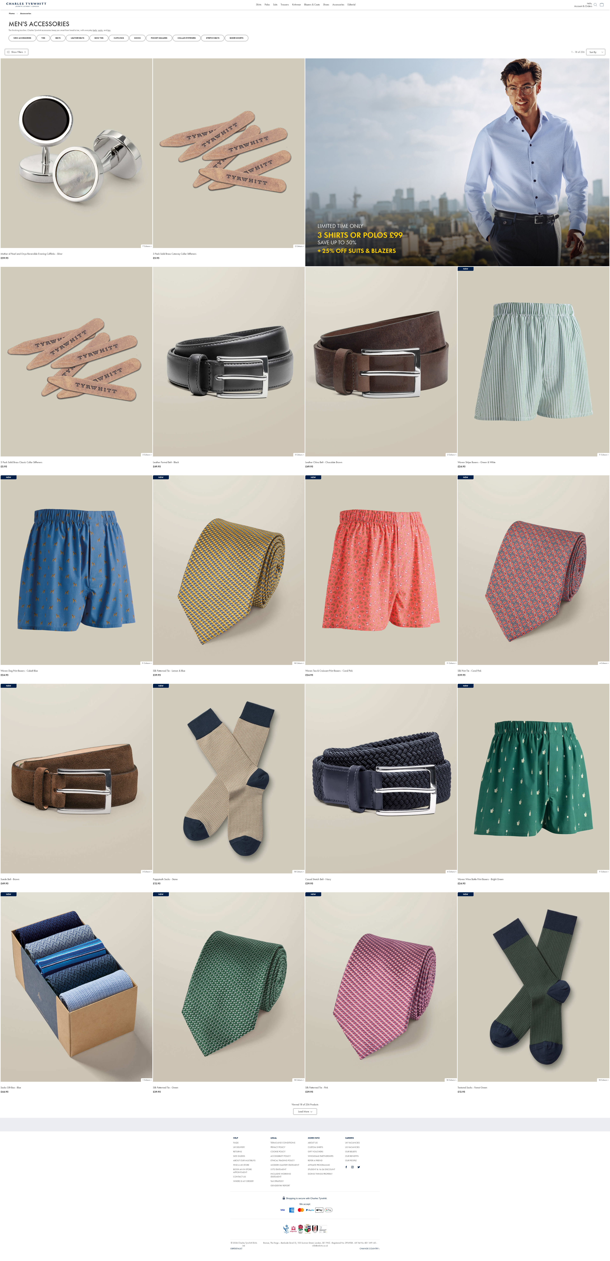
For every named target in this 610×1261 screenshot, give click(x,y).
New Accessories (22, 38)
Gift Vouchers (315, 1151)
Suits (275, 4)
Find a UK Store (241, 1164)
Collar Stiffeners (187, 38)
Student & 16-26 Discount (321, 1169)
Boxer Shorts (236, 38)
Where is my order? (243, 1181)
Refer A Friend (315, 1160)
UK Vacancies (352, 1142)
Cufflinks (119, 38)
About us (313, 1142)
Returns (241, 1151)
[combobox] (595, 52)
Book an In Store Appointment (242, 1171)
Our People (351, 1160)
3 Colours (298, 454)
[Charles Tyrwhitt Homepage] (26, 4)
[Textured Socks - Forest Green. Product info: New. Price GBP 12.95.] (533, 987)
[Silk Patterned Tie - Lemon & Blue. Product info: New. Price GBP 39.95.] (229, 570)
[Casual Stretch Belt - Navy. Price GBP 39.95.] (381, 778)
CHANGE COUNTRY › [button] (370, 1248)
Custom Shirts (315, 1147)
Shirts (258, 4)
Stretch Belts (212, 38)
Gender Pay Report (280, 1185)
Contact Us (239, 1176)
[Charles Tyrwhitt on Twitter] (360, 1167)
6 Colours (451, 871)
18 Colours (298, 663)
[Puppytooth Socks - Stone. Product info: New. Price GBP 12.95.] (229, 778)
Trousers (285, 4)
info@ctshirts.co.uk (320, 1245)
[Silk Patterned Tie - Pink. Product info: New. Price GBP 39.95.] (381, 987)
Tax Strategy (277, 1181)
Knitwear (296, 4)
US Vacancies (352, 1147)
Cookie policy (278, 1151)
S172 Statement (278, 1169)
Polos (267, 4)
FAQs (235, 1142)
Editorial (351, 4)
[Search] (595, 5)
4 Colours (603, 663)
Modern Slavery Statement (285, 1164)
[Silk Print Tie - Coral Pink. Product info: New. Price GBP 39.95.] (533, 570)
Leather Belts (77, 38)
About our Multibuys (244, 1160)
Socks (137, 38)
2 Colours (298, 246)
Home (12, 13)
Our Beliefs (351, 1151)
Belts (58, 38)
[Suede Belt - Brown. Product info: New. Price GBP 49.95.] (76, 778)
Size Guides (239, 1156)
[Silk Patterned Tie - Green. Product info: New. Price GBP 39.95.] (229, 987)
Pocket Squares (159, 38)
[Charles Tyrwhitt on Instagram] (354, 1167)
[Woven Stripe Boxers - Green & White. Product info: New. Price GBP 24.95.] (533, 361)
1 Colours (146, 1080)
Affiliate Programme (319, 1164)
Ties (43, 38)
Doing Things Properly (320, 1173)
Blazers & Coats (312, 4)
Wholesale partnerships (320, 1156)
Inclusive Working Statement (281, 1175)
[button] (305, 1111)
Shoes (326, 4)
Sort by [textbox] (593, 52)
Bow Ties (99, 38)
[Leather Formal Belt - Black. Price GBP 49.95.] (229, 361)
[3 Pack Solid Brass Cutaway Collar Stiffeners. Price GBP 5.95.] (229, 153)
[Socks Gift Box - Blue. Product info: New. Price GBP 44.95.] (76, 987)
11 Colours (603, 454)
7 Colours (146, 246)
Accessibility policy (281, 1156)
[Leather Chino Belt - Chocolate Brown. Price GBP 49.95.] (381, 361)
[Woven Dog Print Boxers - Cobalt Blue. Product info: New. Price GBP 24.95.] (76, 570)
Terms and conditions (283, 1142)
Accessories (338, 4)
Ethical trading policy (283, 1160)
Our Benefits (352, 1156)
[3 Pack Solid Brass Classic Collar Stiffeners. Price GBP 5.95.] (76, 361)
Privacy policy (278, 1147)
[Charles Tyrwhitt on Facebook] (348, 1167)
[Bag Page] (602, 5)
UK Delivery (239, 1147)
